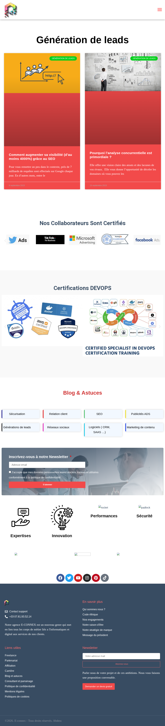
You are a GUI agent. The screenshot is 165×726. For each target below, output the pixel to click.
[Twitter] (69, 578)
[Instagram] (87, 578)
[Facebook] (60, 578)
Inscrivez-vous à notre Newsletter (39, 457)
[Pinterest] (96, 578)
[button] (159, 9)
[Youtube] (78, 578)
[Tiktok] (105, 578)
